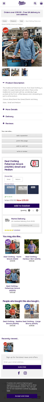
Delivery (9, 116)
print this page (22, 141)
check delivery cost (25, 225)
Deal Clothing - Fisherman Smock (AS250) (12, 288)
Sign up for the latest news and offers (22, 357)
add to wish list (22, 146)
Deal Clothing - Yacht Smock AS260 (12, 258)
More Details (11, 109)
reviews (17, 230)
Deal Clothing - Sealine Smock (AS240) (12, 322)
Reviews (9, 123)
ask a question (22, 135)
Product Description (15, 83)
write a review (22, 151)
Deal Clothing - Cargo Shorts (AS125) (32, 322)
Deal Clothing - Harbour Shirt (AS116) (32, 258)
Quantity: (24, 210)
